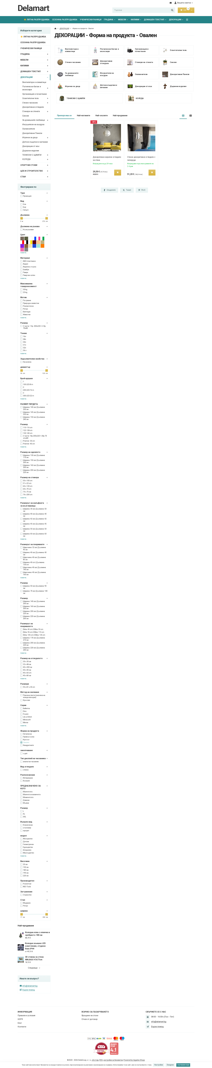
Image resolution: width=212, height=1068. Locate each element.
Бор (24, 207)
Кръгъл (26, 740)
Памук (25, 272)
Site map (95, 1060)
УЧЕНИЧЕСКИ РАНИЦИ (90, 19)
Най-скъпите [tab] (101, 115)
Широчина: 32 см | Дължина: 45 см (34, 548)
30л (24, 342)
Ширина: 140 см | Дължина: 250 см (34, 408)
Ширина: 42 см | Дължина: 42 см (34, 520)
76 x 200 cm (27, 495)
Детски (26, 842)
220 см (25, 876)
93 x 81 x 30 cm (29, 687)
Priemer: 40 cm (29, 444)
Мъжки (26, 803)
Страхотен (27, 895)
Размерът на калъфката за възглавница (32, 504)
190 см (25, 873)
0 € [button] (186, 10)
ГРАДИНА (108, 19)
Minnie (25, 723)
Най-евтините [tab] (83, 115)
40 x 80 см (27, 675)
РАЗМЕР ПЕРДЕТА (29, 404)
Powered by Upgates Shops (134, 1060)
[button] (191, 10)
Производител (27, 881)
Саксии (25, 116)
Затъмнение (26, 892)
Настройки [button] (158, 1065)
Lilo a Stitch (27, 717)
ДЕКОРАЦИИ (177, 20)
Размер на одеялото (30, 452)
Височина (24, 861)
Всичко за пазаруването (95, 1012)
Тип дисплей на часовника (33, 758)
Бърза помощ (28, 990)
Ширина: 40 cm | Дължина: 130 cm (34, 563)
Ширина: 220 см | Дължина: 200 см (34, 617)
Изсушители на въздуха (33, 124)
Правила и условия (26, 1015)
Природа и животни (31, 303)
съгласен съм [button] (183, 1065)
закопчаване (26, 750)
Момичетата (28, 797)
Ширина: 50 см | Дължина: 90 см (34, 587)
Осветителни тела (30, 98)
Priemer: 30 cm (29, 441)
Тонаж (23, 333)
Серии (23, 705)
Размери (24, 684)
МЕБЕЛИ (122, 19)
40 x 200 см (27, 667)
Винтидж (26, 312)
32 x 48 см (27, 664)
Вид (22, 201)
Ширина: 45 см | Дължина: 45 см (34, 525)
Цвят (22, 234)
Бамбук (26, 270)
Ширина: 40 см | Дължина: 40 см (34, 515)
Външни (26, 781)
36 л (24, 350)
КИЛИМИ (135, 19)
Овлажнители (28, 129)
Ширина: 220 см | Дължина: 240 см (34, 649)
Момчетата (27, 792)
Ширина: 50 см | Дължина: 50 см (34, 530)
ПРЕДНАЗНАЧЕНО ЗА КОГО (30, 787)
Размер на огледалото (31, 658)
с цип (25, 753)
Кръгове (26, 700)
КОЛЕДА (26, 159)
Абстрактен (28, 839)
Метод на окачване (29, 692)
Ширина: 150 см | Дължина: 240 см (34, 418)
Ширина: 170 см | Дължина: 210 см (34, 639)
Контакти (22, 1027)
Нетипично (27, 734)
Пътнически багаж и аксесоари (31, 88)
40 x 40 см (27, 670)
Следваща (32, 968)
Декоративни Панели (32, 133)
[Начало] (55, 28)
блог (20, 1023)
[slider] (21, 218)
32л (24, 348)
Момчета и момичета (31, 794)
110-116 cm (27, 428)
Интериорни (28, 778)
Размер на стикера (29, 477)
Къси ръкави (28, 230)
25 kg (25, 292)
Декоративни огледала (33, 107)
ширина (24, 911)
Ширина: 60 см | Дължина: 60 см (34, 535)
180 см (25, 870)
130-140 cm (27, 433)
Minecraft (27, 720)
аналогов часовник (31, 762)
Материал (25, 258)
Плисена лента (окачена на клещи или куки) (34, 696)
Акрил (25, 264)
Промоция (27, 196)
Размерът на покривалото (26, 624)
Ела (24, 204)
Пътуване (27, 300)
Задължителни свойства (32, 359)
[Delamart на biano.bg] (114, 1048)
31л (24, 345)
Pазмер (24, 323)
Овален (26, 742)
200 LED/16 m (28, 390)
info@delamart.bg (29, 986)
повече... (23, 253)
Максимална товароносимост (28, 285)
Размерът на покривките (32, 544)
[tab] (183, 115)
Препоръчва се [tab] (64, 115)
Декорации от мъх (30, 146)
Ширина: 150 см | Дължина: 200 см (34, 461)
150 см (25, 867)
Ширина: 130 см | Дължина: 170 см (34, 456)
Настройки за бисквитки (113, 1060)
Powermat (27, 884)
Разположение (27, 775)
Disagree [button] (170, 1065)
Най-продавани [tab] (120, 115)
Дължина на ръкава (30, 226)
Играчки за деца (29, 137)
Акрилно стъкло (29, 267)
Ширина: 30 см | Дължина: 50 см (34, 510)
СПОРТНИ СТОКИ (28, 165)
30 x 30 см (27, 661)
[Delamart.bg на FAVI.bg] (101, 1048)
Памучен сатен (29, 275)
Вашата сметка (184, 3)
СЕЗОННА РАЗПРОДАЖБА (64, 19)
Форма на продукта (29, 731)
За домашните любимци (33, 120)
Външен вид (26, 822)
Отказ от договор (90, 1019)
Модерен (27, 903)
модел (23, 836)
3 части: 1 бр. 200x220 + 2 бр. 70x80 (34, 327)
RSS (101, 1060)
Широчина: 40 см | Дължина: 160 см (34, 573)
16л (24, 336)
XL (24, 814)
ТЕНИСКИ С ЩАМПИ (31, 155)
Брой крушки (26, 378)
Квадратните (28, 745)
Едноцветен (28, 847)
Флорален (27, 850)
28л (24, 339)
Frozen (25, 714)
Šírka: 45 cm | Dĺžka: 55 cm (33, 629)
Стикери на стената (31, 111)
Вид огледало (27, 767)
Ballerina (26, 708)
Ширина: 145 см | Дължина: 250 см (34, 413)
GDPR (20, 1019)
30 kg (25, 289)
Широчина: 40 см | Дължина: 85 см (34, 558)
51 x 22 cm (27, 483)
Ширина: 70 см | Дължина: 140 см (35, 592)
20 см (25, 864)
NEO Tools (27, 887)
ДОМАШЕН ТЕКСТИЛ (154, 19)
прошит (26, 831)
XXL (24, 817)
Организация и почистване (34, 94)
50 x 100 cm (27, 481)
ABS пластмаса (29, 261)
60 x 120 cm (27, 486)
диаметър (25, 367)
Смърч (26, 210)
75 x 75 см (27, 492)
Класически (28, 825)
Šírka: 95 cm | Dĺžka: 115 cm (33, 632)
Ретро (25, 309)
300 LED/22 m (28, 396)
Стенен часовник (30, 103)
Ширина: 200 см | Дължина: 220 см (34, 471)
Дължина (24, 215)
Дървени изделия (30, 150)
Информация (25, 1012)
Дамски (26, 800)
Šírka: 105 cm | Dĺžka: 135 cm (34, 635)
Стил (22, 900)
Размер (24, 424)
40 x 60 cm (27, 673)
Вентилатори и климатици (34, 82)
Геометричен (28, 844)
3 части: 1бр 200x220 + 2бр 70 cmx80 (35, 437)
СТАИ (23, 177)
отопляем (27, 828)
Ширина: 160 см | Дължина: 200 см (34, 466)
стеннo (26, 770)
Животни (26, 315)
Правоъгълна (28, 737)
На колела (27, 362)
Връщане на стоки (90, 1015)
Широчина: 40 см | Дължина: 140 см (34, 568)
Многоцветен (28, 853)
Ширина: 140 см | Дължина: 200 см (34, 602)
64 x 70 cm (27, 489)
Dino (24, 711)
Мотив (23, 297)
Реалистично (28, 306)
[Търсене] (172, 10)
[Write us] (148, 1027)
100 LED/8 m (28, 384)
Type (22, 193)
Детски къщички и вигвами (35, 142)
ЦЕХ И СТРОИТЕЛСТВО (31, 171)
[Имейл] (170, 3)
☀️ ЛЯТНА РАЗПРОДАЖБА (36, 19)
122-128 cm (27, 430)
